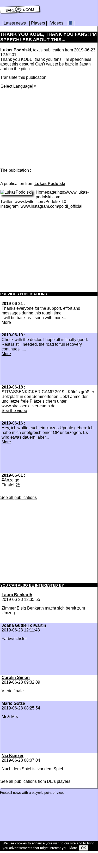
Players (38, 23)
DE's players (58, 781)
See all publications (18, 497)
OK (83, 848)
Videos (56, 23)
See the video (14, 410)
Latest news (15, 23)
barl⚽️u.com (19, 9)
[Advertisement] (44, 125)
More (6, 322)
